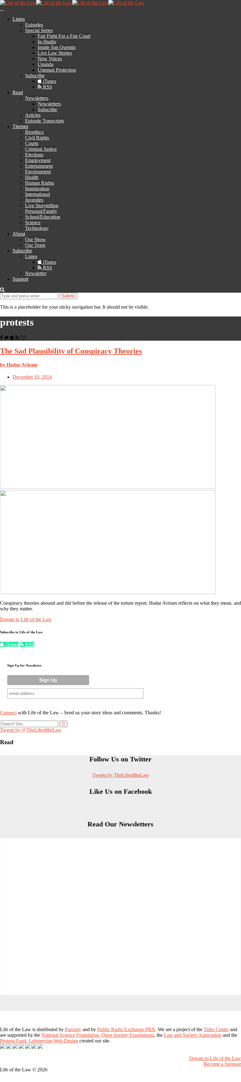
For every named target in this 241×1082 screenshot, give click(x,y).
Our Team (35, 245)
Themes (20, 126)
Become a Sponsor (222, 1064)
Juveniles (34, 200)
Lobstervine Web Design (53, 1040)
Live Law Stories (55, 53)
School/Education (42, 216)
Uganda (45, 64)
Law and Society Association (193, 1035)
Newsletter (35, 273)
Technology (37, 228)
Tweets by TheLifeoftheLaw (120, 775)
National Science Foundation (70, 1035)
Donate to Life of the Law (26, 619)
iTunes (49, 81)
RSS (47, 86)
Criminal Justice (41, 149)
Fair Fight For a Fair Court (64, 36)
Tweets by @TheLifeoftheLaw (31, 730)
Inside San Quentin (57, 47)
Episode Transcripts (44, 120)
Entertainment (39, 166)
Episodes (34, 24)
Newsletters (36, 98)
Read (18, 92)
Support (20, 279)
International (37, 194)
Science (32, 222)
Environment (38, 171)
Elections (34, 154)
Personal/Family (41, 211)
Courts (31, 143)
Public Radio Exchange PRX (126, 1029)
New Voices (50, 58)
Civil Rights (37, 137)
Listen (19, 19)
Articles (32, 115)
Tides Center (216, 1029)
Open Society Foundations (127, 1035)
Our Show (35, 239)
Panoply (73, 1029)
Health (31, 177)
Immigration (37, 188)
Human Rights (39, 183)
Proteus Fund (13, 1040)
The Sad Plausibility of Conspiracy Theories (71, 351)
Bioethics (34, 132)
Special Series (39, 30)
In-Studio (47, 41)
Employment (38, 160)
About (19, 233)
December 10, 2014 (32, 377)
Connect (8, 712)
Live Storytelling (41, 205)
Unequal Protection (57, 70)
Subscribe (35, 75)
